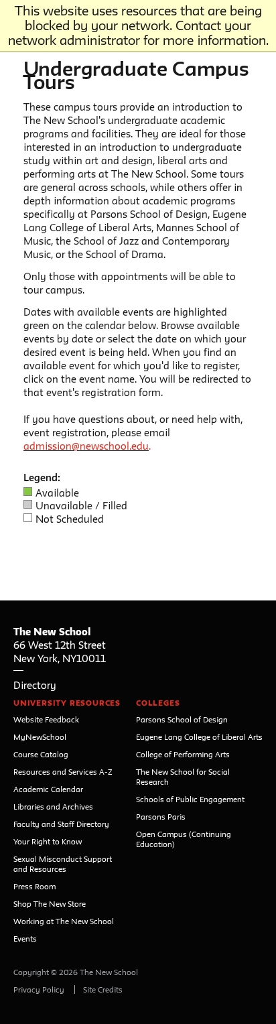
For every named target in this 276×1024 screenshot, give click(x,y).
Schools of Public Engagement (190, 799)
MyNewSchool (39, 736)
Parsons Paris (161, 816)
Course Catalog (40, 754)
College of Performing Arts (183, 754)
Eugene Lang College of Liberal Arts (199, 736)
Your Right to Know (47, 841)
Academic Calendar (48, 789)
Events (25, 938)
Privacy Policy (38, 989)
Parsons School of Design (182, 719)
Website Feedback (46, 719)
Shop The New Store (49, 903)
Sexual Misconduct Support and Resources (62, 863)
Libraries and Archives (53, 806)
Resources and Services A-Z (63, 771)
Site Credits (103, 989)
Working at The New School (63, 921)
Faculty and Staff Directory (61, 824)
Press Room (34, 886)
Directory (34, 685)
